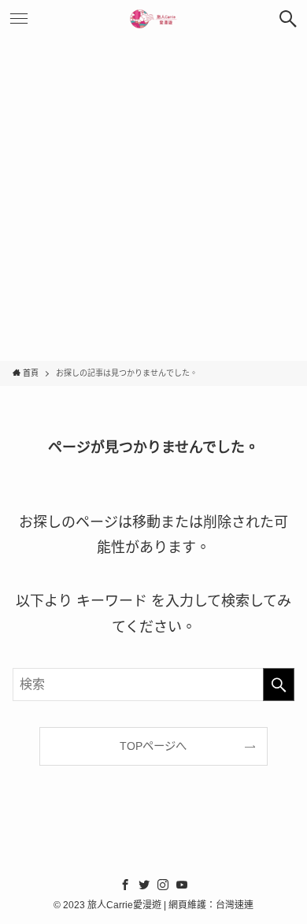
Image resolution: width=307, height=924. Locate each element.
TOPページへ (153, 746)
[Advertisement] (153, 199)
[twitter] (144, 885)
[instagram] (163, 885)
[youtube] (182, 885)
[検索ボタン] (288, 19)
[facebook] (125, 885)
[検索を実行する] (278, 684)
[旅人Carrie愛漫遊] (153, 19)
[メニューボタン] (19, 19)
